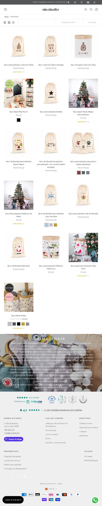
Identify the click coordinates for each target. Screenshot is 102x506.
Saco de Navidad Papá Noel (18, 266)
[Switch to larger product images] (5, 22)
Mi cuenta (88, 456)
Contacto (83, 432)
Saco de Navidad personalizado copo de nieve (51, 215)
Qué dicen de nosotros (88, 428)
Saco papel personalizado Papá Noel (83, 267)
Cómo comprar (52, 434)
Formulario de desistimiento (15, 469)
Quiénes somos (85, 423)
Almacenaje (14, 16)
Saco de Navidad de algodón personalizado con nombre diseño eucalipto (51, 164)
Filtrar (92, 22)
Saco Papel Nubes (18, 316)
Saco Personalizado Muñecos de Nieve (18, 215)
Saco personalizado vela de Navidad (83, 214)
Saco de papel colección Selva (83, 65)
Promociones (51, 430)
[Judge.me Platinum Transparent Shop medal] (62, 400)
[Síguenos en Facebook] (68, 2)
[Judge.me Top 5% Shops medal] (83, 400)
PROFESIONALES (91, 461)
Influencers (83, 436)
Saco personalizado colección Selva (18, 65)
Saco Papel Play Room (18, 112)
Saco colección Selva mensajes (51, 65)
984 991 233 (9, 430)
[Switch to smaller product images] (9, 22)
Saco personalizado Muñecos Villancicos (51, 267)
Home (6, 16)
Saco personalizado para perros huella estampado (83, 163)
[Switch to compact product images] (13, 22)
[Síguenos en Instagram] (75, 2)
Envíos (48, 439)
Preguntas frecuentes (12, 456)
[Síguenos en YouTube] (88, 2)
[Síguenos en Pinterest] (81, 2)
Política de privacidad (12, 465)
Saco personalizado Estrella (51, 112)
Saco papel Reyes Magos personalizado (83, 113)
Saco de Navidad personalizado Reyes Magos (18, 163)
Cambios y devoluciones (56, 443)
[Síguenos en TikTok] (94, 2)
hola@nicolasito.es (12, 433)
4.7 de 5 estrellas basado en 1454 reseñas (63, 410)
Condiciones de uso (12, 461)
